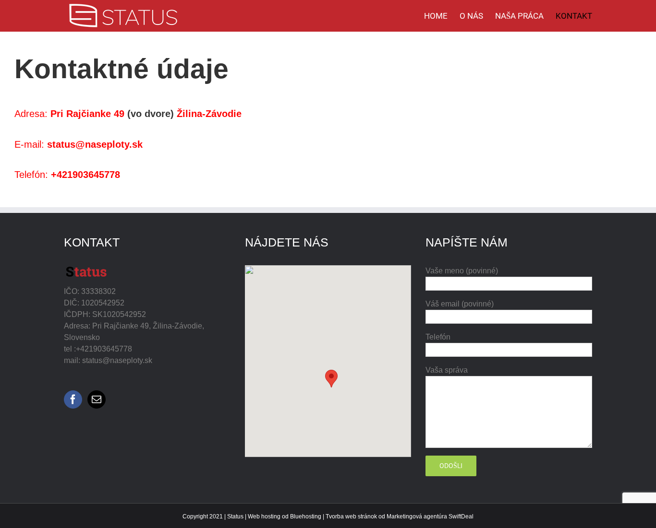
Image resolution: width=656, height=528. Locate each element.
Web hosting (264, 516)
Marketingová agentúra (417, 516)
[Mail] (96, 399)
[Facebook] (73, 399)
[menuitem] (442, 16)
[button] (331, 378)
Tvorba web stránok (351, 516)
